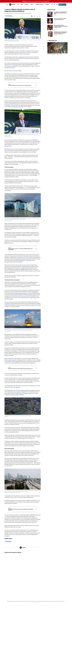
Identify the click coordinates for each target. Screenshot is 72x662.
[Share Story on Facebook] (32, 16)
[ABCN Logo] (12, 4)
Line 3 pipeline (24, 393)
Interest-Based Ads (39, 601)
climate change (26, 54)
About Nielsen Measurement (46, 601)
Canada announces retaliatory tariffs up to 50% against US (36, 1)
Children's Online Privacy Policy (31, 601)
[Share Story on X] (34, 16)
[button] (7, 4)
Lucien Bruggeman (8, 15)
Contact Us (62, 601)
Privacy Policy (15, 601)
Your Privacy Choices (58, 601)
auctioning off (7, 303)
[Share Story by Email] (37, 16)
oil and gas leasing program (16, 293)
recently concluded (8, 103)
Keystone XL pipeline (15, 391)
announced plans (33, 294)
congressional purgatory (9, 67)
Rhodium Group (17, 106)
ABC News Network (10, 601)
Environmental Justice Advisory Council (22, 259)
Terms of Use (52, 601)
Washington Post (26, 266)
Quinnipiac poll (7, 146)
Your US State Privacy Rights (22, 601)
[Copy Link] (40, 16)
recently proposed (11, 360)
